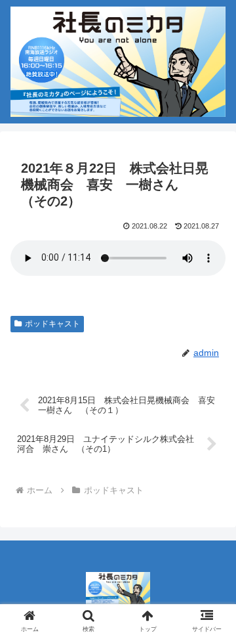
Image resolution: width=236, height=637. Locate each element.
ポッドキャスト (52, 323)
